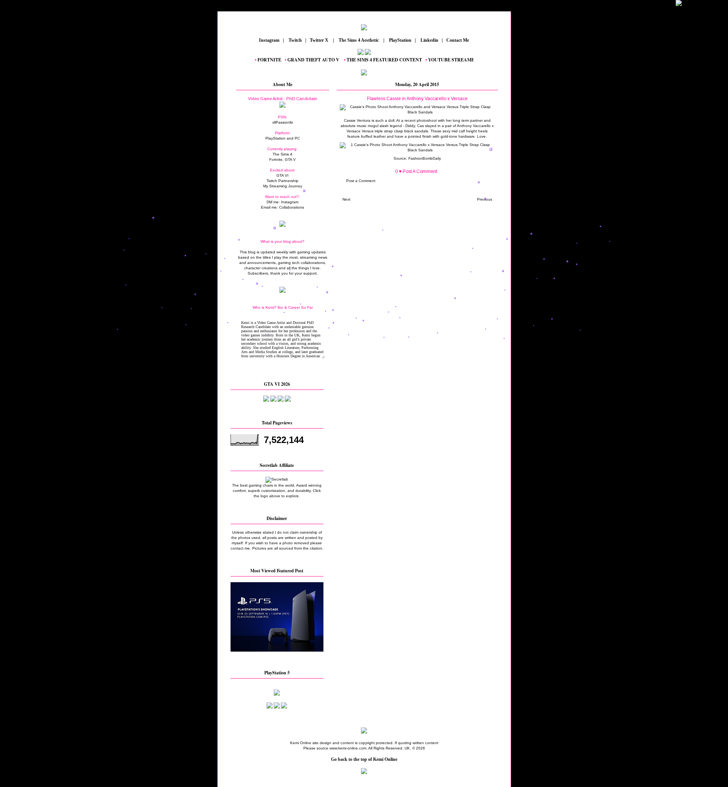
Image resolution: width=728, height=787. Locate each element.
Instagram (269, 40)
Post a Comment (360, 181)
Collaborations (291, 207)
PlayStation (400, 40)
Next (346, 199)
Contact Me (458, 40)
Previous (484, 199)
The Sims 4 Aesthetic (358, 40)
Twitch (294, 40)
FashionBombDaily (424, 158)
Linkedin (429, 40)
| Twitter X (318, 40)
